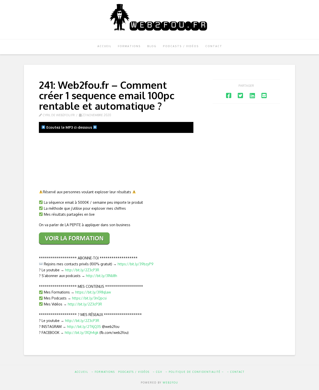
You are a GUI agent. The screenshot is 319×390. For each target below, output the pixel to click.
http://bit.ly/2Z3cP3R (82, 270)
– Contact (235, 371)
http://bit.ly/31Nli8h (101, 276)
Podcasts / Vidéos (134, 371)
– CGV (157, 371)
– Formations (103, 371)
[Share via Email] (264, 95)
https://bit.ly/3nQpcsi (89, 298)
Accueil (81, 371)
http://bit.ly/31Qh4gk (81, 332)
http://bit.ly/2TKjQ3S (84, 326)
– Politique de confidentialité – (194, 371)
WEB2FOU (170, 382)
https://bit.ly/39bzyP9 (136, 264)
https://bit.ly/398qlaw (93, 292)
